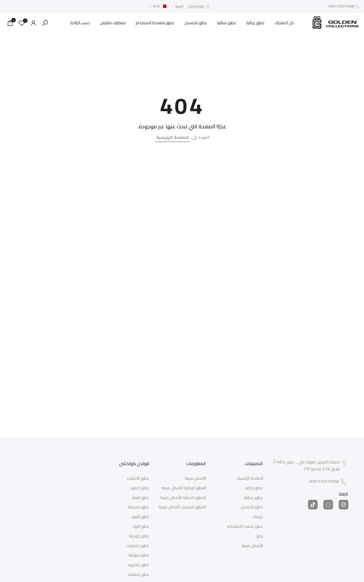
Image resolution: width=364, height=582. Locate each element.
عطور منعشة (138, 574)
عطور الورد (141, 526)
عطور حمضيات (137, 546)
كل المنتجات (284, 22)
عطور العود (140, 517)
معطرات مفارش (113, 22)
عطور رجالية (255, 22)
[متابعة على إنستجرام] (343, 504)
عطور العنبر (140, 498)
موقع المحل (196, 6)
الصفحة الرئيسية (172, 137)
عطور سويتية (139, 555)
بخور (259, 536)
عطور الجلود (139, 488)
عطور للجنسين (195, 22)
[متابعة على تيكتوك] (313, 504)
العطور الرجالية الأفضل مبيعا (184, 488)
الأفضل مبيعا (252, 546)
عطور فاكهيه (138, 565)
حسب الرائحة (80, 22)
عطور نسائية (226, 22)
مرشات (257, 517)
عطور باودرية (139, 536)
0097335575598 (341, 6)
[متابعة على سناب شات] (328, 504)
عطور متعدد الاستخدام (245, 526)
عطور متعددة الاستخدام (155, 22)
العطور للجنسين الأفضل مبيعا (182, 507)
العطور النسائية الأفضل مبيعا (183, 498)
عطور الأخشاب (138, 478)
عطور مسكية (138, 507)
